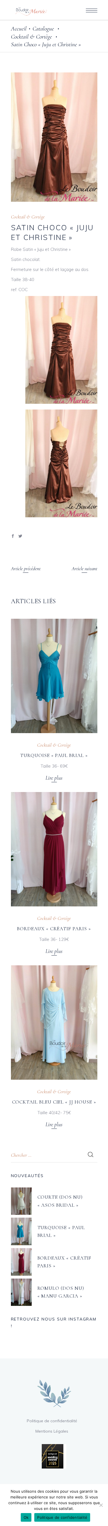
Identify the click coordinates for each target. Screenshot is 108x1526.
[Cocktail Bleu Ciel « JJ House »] (54, 1022)
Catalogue (43, 28)
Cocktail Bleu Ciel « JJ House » (54, 1102)
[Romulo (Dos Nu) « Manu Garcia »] (21, 1292)
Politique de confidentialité (52, 1420)
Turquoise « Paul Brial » (54, 755)
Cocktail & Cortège (31, 36)
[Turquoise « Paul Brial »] (54, 676)
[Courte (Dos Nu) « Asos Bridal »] (21, 1201)
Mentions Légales (51, 1431)
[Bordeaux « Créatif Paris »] (54, 849)
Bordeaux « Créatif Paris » (54, 929)
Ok (26, 1517)
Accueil (18, 28)
